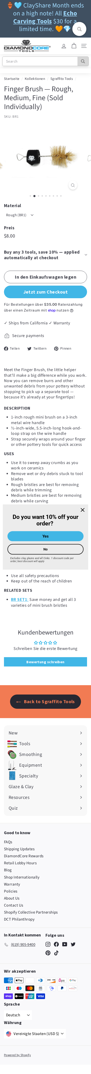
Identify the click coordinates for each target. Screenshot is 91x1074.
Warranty (12, 884)
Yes (45, 536)
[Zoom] (72, 185)
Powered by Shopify (17, 1055)
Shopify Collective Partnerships (31, 912)
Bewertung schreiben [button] (45, 661)
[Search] (82, 61)
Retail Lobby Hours (20, 863)
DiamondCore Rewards (24, 856)
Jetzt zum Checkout (45, 292)
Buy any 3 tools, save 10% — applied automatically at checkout (42, 255)
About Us (12, 898)
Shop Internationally (21, 877)
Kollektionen (35, 78)
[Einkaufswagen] (73, 46)
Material (12, 205)
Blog (8, 870)
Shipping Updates (19, 849)
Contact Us (13, 905)
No (45, 549)
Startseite (12, 78)
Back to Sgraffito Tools (49, 701)
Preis (9, 227)
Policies (11, 891)
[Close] (82, 509)
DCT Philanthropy (19, 919)
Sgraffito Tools (61, 78)
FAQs (8, 842)
